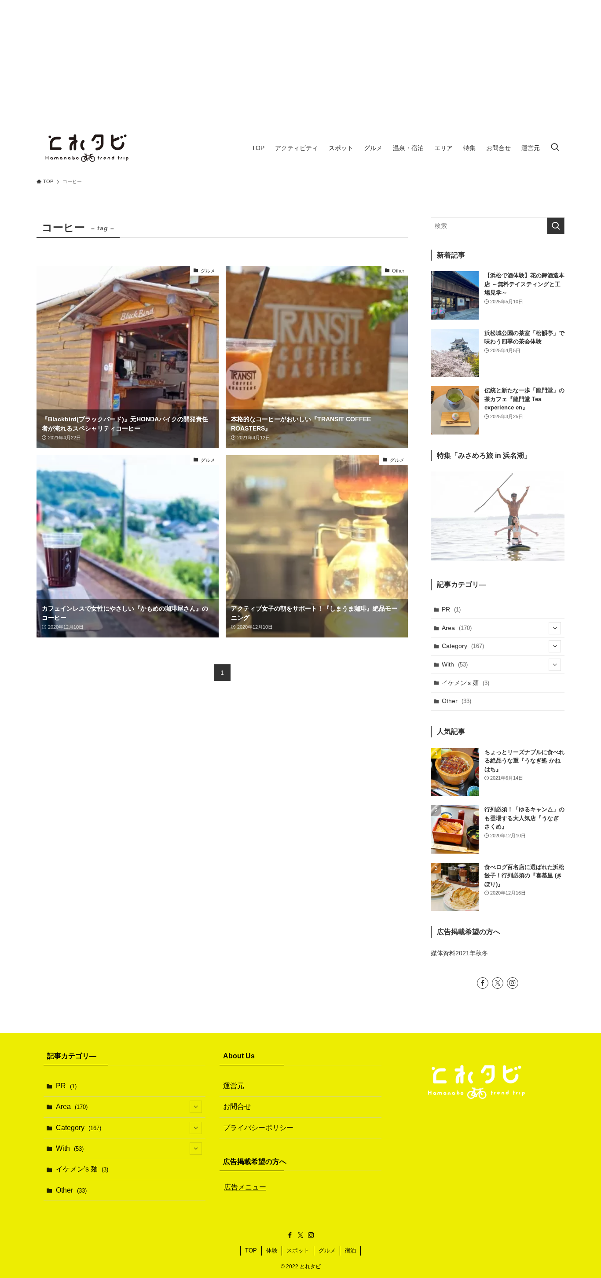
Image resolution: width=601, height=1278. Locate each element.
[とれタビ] (88, 148)
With (455, 664)
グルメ (327, 1250)
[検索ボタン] (554, 148)
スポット (297, 1250)
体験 (272, 1250)
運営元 (233, 1086)
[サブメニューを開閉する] (555, 628)
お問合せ (237, 1106)
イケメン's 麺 (465, 682)
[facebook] (482, 983)
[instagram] (512, 983)
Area (457, 627)
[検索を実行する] (555, 225)
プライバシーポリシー (258, 1127)
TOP (251, 1250)
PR (451, 609)
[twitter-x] (497, 983)
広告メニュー (245, 1187)
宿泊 (350, 1250)
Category (463, 645)
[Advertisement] (300, 61)
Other (456, 700)
